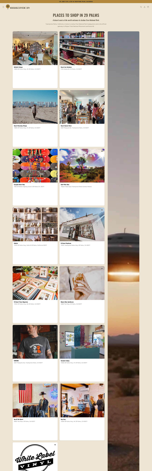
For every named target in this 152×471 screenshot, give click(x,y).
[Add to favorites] (55, 34)
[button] (3, 7)
